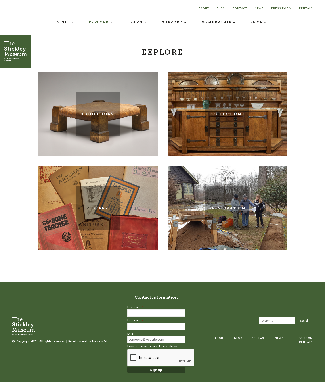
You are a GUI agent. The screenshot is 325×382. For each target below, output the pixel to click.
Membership (216, 22)
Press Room (281, 8)
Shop (256, 22)
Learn (135, 22)
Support (172, 22)
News (259, 8)
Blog (221, 8)
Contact (240, 8)
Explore (99, 22)
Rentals (306, 8)
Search (304, 320)
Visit (63, 22)
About (204, 8)
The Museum (15, 51)
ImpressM (99, 341)
